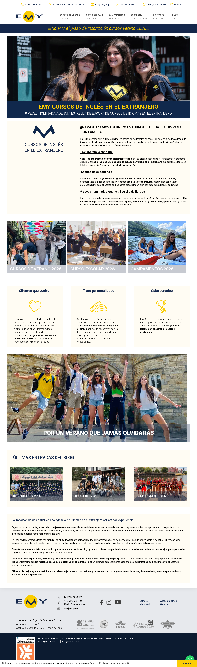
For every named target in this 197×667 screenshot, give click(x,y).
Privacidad (54, 642)
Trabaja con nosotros (157, 4)
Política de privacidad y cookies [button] (115, 663)
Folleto (177, 4)
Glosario (164, 604)
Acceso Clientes (168, 600)
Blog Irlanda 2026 (27, 496)
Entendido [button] (187, 663)
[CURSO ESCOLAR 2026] (96, 247)
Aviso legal (42, 642)
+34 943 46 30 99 (73, 597)
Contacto (144, 600)
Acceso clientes (128, 4)
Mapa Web (145, 604)
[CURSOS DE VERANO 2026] (36, 247)
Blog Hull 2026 (86, 496)
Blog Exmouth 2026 (151, 496)
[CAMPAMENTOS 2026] (157, 247)
